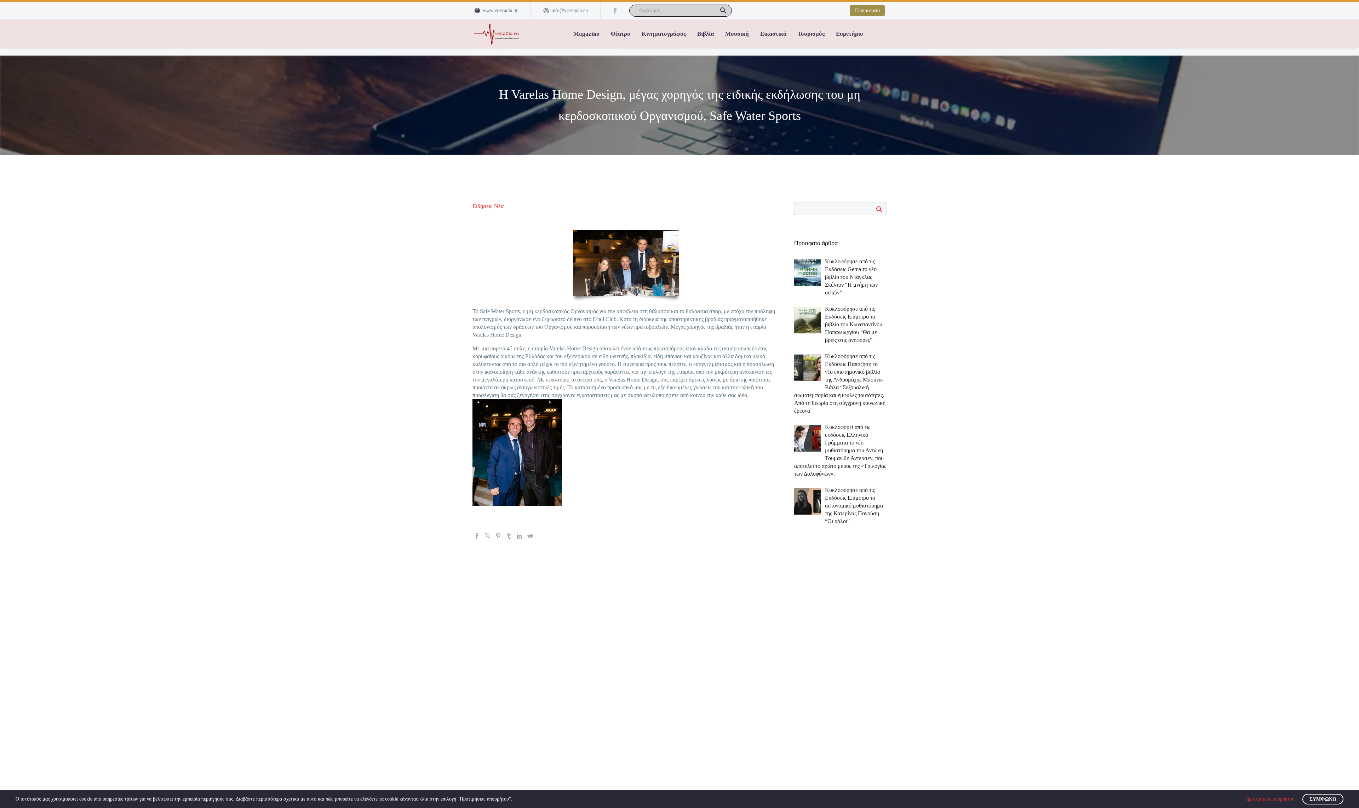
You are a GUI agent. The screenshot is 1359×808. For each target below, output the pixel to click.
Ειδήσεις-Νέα (488, 206)
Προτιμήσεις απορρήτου (1270, 799)
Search (879, 209)
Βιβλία (705, 33)
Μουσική (737, 33)
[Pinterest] (498, 536)
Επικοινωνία (867, 10)
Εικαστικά (773, 33)
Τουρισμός (811, 33)
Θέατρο (620, 33)
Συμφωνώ (1322, 799)
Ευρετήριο (849, 33)
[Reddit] (530, 536)
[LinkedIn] (519, 536)
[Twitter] (488, 536)
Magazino (586, 33)
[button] (723, 11)
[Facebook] (615, 10)
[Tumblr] (509, 536)
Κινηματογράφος (664, 33)
